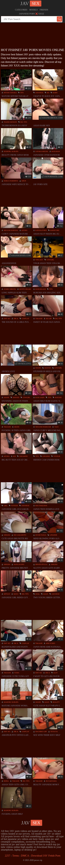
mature (58, 397)
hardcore (54, 230)
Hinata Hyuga (41, 564)
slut (55, 673)
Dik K (15, 318)
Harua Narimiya (10, 181)
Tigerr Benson (10, 122)
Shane (38, 368)
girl (5, 506)
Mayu (15, 594)
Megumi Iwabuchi (43, 427)
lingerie (46, 456)
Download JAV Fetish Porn (45, 855)
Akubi (16, 427)
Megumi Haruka (10, 230)
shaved (47, 368)
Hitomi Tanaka (10, 93)
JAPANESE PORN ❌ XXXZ (31, 14)
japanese (39, 93)
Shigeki (6, 535)
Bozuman (55, 151)
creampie (23, 456)
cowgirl (50, 260)
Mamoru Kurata (10, 151)
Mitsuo (6, 594)
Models (33, 10)
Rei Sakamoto (19, 535)
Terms (15, 855)
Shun (23, 181)
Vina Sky (39, 260)
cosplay (25, 318)
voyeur (56, 456)
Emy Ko (6, 318)
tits (22, 93)
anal (37, 594)
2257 (7, 855)
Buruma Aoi (40, 289)
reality (56, 702)
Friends (44, 10)
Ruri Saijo (39, 397)
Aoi (14, 456)
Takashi (38, 318)
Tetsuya (54, 731)
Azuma (24, 230)
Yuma (16, 673)
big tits (23, 122)
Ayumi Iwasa (40, 535)
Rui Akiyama (51, 781)
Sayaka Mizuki (41, 151)
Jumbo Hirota (9, 289)
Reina (6, 781)
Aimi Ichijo (50, 643)
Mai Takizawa (41, 506)
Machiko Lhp (41, 731)
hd (47, 93)
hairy (55, 93)
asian (45, 594)
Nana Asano (18, 564)
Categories (21, 10)
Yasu (56, 427)
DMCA (25, 855)
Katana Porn (41, 230)
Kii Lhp (48, 318)
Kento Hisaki (25, 289)
